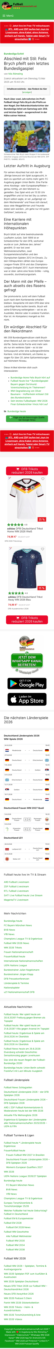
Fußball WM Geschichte (16, 1231)
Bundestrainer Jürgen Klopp (18, 974)
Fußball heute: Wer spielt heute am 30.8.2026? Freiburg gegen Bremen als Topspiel (24, 1017)
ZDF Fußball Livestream (16, 886)
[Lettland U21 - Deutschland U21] (27, 848)
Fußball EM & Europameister (18, 1218)
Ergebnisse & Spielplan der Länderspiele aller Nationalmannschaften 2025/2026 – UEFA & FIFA (25, 1123)
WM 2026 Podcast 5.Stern (18, 1298)
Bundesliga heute (16, 411)
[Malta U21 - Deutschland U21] (27, 858)
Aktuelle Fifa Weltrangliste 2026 (20, 1115)
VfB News (9, 934)
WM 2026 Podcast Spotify (27, 1343)
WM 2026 (9, 1171)
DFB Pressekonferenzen (16, 978)
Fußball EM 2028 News (18, 1227)
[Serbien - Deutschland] (27, 788)
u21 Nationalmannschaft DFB (19, 992)
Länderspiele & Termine (16, 983)
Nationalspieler (12, 987)
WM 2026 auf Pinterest (26, 1341)
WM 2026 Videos (13, 1319)
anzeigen (27, 92)
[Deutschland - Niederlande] (27, 798)
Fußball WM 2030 (15, 1240)
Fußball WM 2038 (15, 1249)
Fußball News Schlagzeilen (18, 1087)
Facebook (9, 1341)
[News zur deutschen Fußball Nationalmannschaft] (19, 6)
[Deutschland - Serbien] (27, 769)
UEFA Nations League (15, 965)
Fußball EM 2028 (12, 1223)
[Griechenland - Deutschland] (27, 778)
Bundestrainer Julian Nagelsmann (21, 970)
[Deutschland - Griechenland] (27, 759)
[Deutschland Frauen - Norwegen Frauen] (27, 818)
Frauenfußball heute (14, 956)
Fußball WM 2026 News (16, 943)
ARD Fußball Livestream (16, 882)
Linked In (43, 1341)
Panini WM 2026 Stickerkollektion (21, 1302)
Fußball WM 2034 (15, 1245)
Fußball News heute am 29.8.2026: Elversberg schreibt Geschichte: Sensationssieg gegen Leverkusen (22, 1052)
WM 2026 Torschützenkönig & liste (22, 1315)
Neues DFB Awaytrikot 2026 (19, 1293)
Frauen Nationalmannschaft (18, 952)
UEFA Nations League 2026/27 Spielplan (25, 1176)
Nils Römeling (40, 1332)
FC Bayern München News (18, 925)
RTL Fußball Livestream (16, 891)
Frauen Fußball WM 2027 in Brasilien (25, 1155)
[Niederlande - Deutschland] (27, 749)
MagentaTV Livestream (16, 900)
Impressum (10, 1335)
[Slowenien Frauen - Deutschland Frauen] (27, 828)
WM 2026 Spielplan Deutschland (21, 1281)
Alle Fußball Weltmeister (18, 1236)
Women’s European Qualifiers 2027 (24, 1167)
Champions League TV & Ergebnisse (23, 938)
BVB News (9, 930)
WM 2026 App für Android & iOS (30, 1338)
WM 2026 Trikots (13, 947)
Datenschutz (23, 1335)
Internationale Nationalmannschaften (23, 961)
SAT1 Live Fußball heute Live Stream (23, 895)
